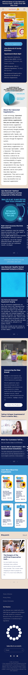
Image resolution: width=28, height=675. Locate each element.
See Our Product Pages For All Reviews (11, 442)
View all (25, 535)
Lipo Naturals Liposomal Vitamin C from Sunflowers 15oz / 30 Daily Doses (7, 494)
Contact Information (8, 601)
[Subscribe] (22, 650)
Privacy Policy (6, 597)
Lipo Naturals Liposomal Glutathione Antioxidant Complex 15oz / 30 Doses (20, 494)
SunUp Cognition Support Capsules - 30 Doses (7, 521)
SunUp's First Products (13, 405)
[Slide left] (10, 253)
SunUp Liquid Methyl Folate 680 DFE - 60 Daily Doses (20, 521)
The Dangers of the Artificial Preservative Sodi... (12, 557)
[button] (3, 9)
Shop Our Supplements (13, 44)
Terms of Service (7, 594)
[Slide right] (17, 253)
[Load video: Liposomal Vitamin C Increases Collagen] (14, 427)
